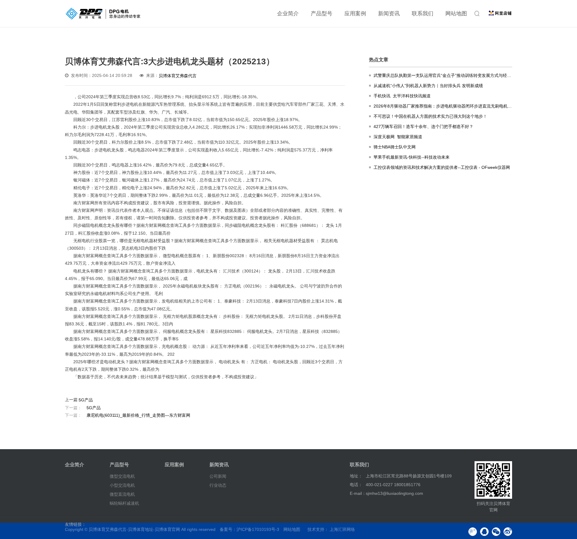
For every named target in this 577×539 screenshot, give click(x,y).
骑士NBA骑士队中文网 (395, 147)
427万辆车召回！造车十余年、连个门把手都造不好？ (423, 126)
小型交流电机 (122, 485)
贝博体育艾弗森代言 (178, 75)
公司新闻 (217, 476)
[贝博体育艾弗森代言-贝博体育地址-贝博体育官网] (103, 13)
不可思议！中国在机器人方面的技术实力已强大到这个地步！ (430, 116)
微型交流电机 (122, 476)
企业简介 (288, 14)
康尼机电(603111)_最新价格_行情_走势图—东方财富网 (127, 415)
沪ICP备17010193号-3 (258, 529)
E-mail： (358, 493)
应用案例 (355, 14)
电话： (356, 484)
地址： (356, 476)
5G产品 (86, 399)
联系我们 (422, 14)
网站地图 (456, 14)
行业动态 (217, 485)
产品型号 (321, 14)
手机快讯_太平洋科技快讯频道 (402, 96)
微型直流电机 (122, 494)
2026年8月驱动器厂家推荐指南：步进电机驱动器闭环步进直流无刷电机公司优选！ (443, 106)
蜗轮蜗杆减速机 (124, 503)
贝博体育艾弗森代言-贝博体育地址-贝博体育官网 (134, 529)
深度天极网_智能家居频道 (398, 137)
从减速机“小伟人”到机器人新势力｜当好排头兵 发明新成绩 (428, 86)
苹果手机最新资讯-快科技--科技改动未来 (412, 157)
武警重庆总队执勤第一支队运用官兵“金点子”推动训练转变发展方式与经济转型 (443, 75)
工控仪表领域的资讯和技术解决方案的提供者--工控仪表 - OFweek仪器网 (442, 167)
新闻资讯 (389, 14)
